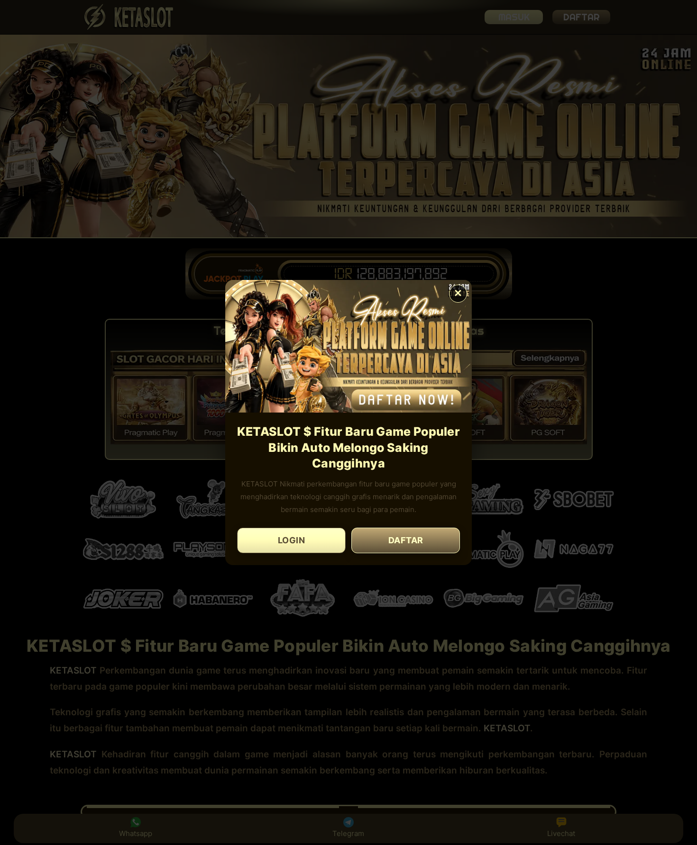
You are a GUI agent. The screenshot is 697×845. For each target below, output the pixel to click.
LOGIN (291, 540)
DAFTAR (405, 540)
